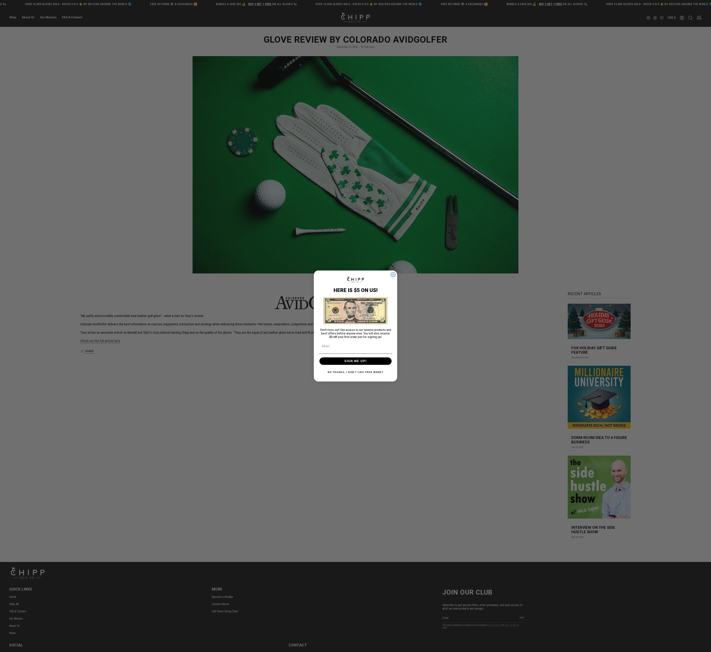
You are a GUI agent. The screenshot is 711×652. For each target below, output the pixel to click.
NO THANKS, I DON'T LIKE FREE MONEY (355, 372)
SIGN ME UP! (355, 361)
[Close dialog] (393, 274)
